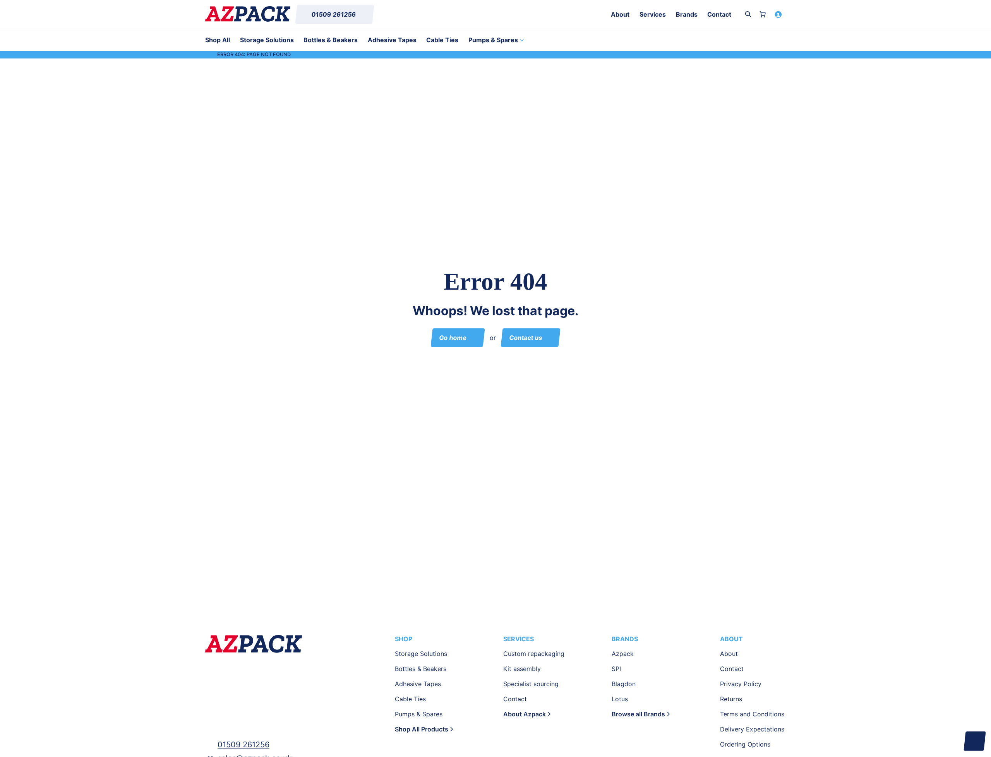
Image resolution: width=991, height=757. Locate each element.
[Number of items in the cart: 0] (762, 14)
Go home (453, 338)
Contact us (526, 338)
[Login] (778, 14)
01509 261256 (243, 744)
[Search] (748, 14)
